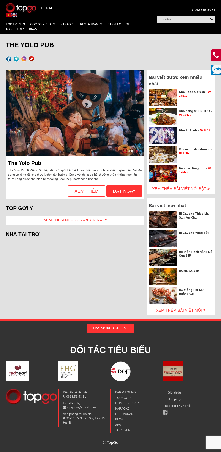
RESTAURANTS (91, 24)
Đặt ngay (124, 190)
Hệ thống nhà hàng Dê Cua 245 (195, 253)
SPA (8, 28)
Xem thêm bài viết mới (179, 310)
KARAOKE (67, 24)
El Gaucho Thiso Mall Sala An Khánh (194, 215)
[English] (14, 15)
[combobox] (47, 8)
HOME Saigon (189, 270)
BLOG (33, 28)
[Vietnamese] (8, 15)
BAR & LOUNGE (118, 24)
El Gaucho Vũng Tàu (194, 232)
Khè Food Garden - (193, 93)
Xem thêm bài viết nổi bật (179, 188)
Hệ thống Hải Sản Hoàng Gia (192, 291)
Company (174, 399)
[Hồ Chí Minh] (21, 7)
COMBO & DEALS (42, 24)
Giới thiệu (174, 392)
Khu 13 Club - (195, 130)
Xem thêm (86, 190)
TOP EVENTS (15, 24)
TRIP (20, 28)
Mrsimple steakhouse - (195, 151)
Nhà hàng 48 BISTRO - (195, 113)
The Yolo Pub (24, 163)
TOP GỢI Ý (123, 397)
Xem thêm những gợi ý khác (74, 220)
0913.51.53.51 (204, 10)
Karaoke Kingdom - (193, 170)
